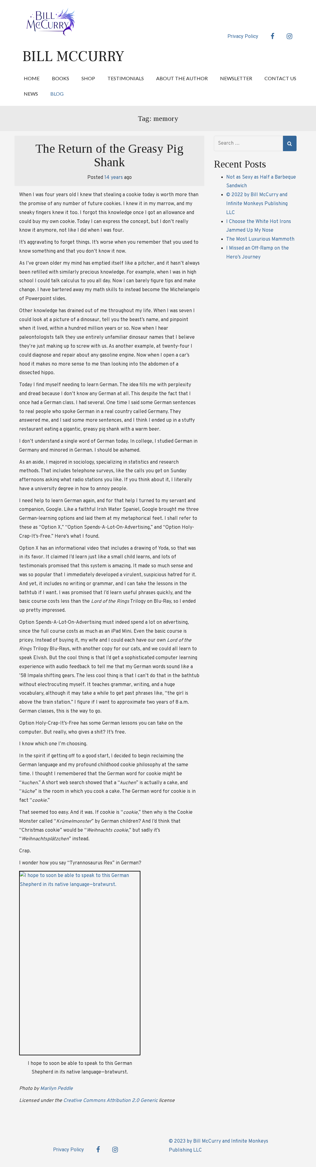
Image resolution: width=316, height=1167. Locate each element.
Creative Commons (84, 1101)
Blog (57, 94)
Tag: (158, 118)
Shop (88, 78)
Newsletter (236, 78)
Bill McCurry (73, 56)
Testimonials (125, 78)
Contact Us (280, 78)
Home (32, 78)
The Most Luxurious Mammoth (260, 239)
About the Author (182, 78)
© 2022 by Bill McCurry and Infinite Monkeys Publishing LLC (257, 204)
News (31, 94)
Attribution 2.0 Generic (132, 1101)
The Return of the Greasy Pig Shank (109, 155)
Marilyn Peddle (56, 1089)
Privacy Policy (242, 36)
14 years (113, 178)
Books (60, 78)
